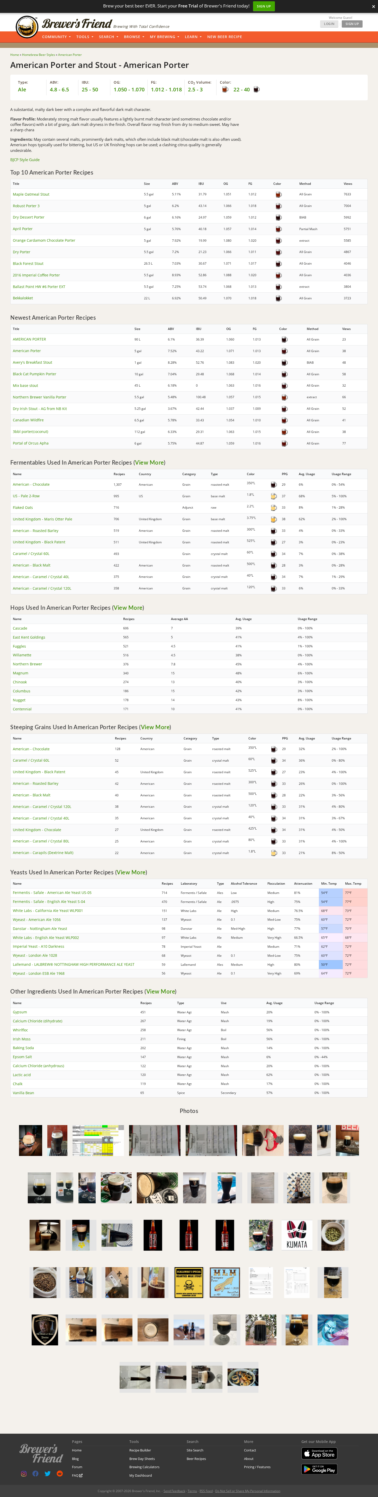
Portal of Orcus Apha (31, 443)
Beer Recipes (196, 1458)
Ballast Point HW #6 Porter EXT (39, 286)
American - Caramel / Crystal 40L (41, 576)
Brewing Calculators (144, 1467)
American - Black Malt (31, 565)
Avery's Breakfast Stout (32, 362)
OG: (117, 82)
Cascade (20, 628)
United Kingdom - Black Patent (39, 541)
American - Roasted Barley (35, 530)
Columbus (21, 691)
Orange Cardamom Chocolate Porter (44, 240)
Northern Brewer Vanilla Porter (39, 397)
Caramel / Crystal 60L (31, 553)
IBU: (85, 82)
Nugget (19, 700)
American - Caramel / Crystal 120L (42, 588)
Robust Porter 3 (26, 205)
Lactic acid (22, 1074)
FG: (154, 82)
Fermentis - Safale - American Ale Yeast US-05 (52, 892)
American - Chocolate (31, 484)
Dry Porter (21, 251)
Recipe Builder (140, 1450)
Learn (191, 36)
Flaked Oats (23, 507)
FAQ (75, 1475)
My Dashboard (140, 1475)
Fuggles (19, 646)
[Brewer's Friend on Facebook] (35, 1475)
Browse (132, 36)
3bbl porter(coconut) (30, 431)
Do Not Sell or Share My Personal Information (247, 1491)
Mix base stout (25, 385)
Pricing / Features (257, 1467)
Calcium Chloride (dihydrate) (37, 1021)
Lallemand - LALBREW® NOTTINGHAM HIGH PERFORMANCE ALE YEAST (73, 964)
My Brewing (162, 36)
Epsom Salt (22, 1056)
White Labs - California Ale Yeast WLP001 (48, 910)
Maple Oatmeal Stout (31, 194)
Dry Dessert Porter (28, 217)
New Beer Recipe (224, 36)
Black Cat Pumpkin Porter (34, 373)
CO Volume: (200, 82)
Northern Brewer (27, 664)
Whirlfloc (20, 1030)
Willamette (22, 654)
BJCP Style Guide (25, 159)
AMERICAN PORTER (29, 339)
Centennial (22, 709)
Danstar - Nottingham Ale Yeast (40, 928)
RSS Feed (206, 1491)
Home (77, 1450)
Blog (75, 1458)
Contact (250, 1450)
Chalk (17, 1083)
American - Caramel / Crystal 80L (41, 841)
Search (106, 36)
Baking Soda (23, 1047)
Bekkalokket (23, 297)
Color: (225, 82)
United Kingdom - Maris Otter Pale (42, 519)
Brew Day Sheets (142, 1458)
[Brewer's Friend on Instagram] (23, 1475)
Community (54, 36)
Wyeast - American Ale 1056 (37, 919)
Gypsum (20, 1011)
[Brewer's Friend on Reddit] (60, 1475)
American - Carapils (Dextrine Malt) (43, 852)
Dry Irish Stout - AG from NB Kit (40, 408)
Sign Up (264, 6)
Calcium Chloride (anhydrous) (38, 1065)
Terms (192, 1491)
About (249, 1458)
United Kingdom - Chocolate (37, 829)
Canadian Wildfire (28, 419)
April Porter (23, 228)
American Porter (27, 350)
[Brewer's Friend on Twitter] (47, 1475)
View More (149, 463)
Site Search (195, 1450)
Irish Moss (22, 1039)
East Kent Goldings (29, 637)
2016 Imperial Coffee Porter (36, 275)
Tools (82, 36)
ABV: (54, 82)
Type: (23, 82)
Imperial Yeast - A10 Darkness (38, 946)
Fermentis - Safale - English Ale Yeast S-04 (49, 901)
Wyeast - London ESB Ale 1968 (39, 973)
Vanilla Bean (23, 1092)
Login (329, 24)
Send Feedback (174, 1491)
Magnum (20, 673)
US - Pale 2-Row (26, 495)
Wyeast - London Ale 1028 (35, 955)
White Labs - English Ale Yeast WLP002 (46, 937)
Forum (77, 1467)
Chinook (20, 682)
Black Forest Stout (28, 263)
